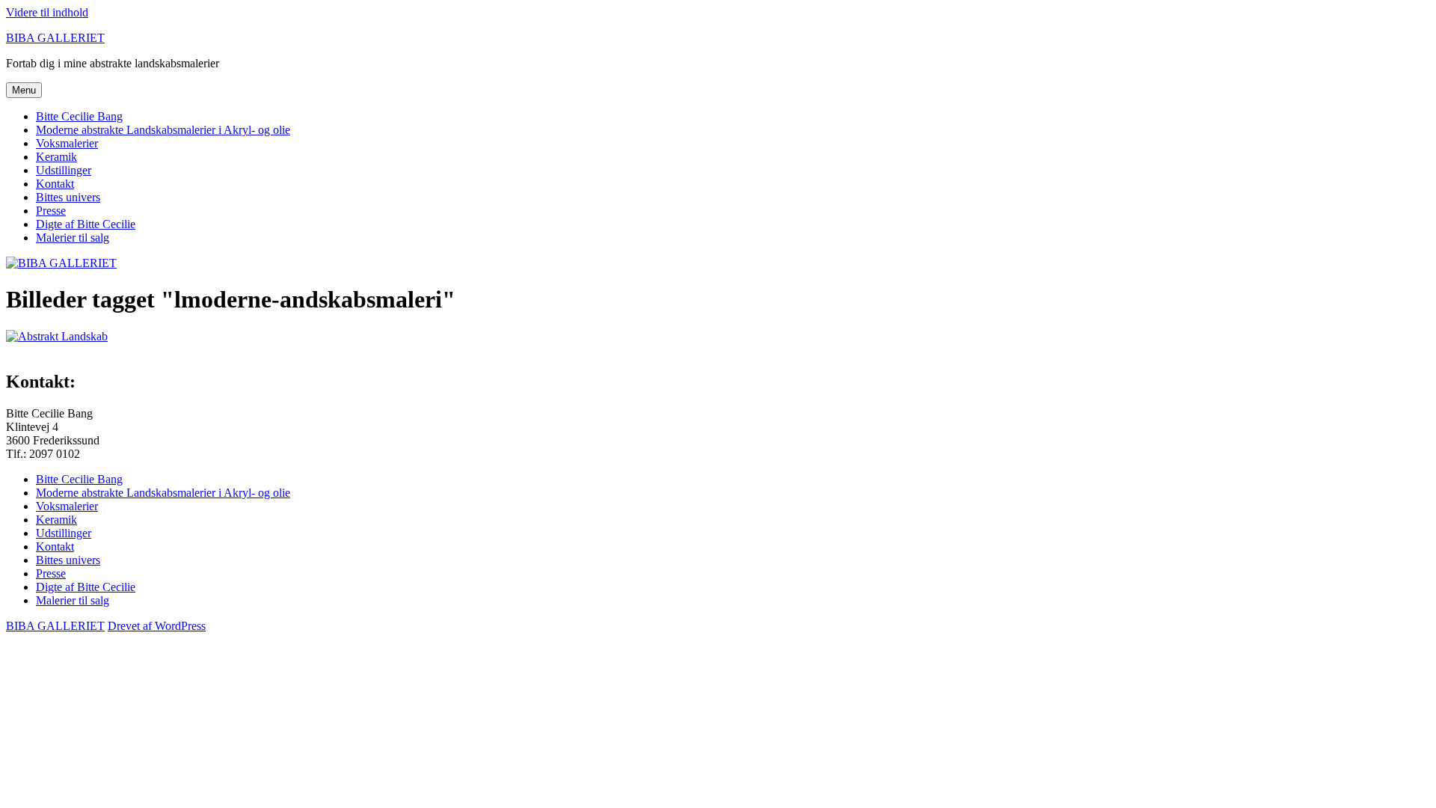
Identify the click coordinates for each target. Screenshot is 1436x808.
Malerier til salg (72, 237)
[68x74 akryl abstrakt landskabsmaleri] (57, 336)
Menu (24, 90)
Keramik (56, 156)
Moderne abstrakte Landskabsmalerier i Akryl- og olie (163, 129)
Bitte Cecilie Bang (79, 116)
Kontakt (55, 183)
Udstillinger (63, 170)
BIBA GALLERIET (55, 37)
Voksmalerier (67, 143)
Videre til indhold (47, 12)
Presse (51, 210)
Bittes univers (68, 197)
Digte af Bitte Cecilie (85, 224)
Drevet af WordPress (157, 625)
